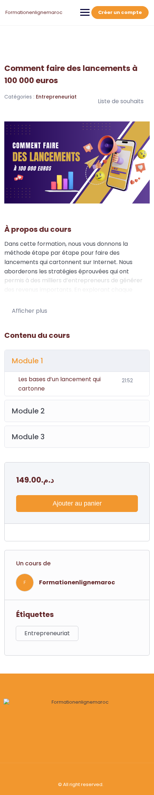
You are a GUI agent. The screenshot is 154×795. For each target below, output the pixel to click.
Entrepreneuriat (56, 96)
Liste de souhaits (121, 101)
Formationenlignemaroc (33, 12)
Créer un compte (120, 12)
